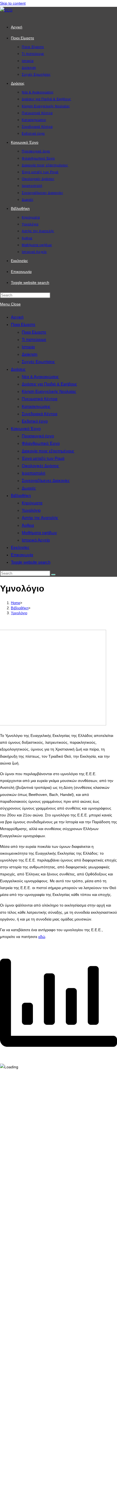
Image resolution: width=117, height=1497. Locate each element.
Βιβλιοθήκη (21, 495)
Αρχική (17, 317)
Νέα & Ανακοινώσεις (40, 376)
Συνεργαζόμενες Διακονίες (46, 480)
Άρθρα (28, 525)
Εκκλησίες (20, 547)
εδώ (41, 936)
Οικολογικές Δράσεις (40, 465)
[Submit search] (53, 574)
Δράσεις (18, 369)
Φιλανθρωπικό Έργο (41, 443)
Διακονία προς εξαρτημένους (48, 451)
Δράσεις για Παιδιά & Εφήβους (49, 384)
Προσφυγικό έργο (38, 436)
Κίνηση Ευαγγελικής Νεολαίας (49, 391)
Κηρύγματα (32, 503)
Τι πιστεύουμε (34, 339)
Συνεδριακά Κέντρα (39, 413)
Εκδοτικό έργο (35, 421)
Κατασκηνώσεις (36, 406)
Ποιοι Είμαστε (23, 324)
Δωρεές (29, 488)
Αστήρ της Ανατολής (40, 517)
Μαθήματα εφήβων (39, 532)
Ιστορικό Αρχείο (36, 540)
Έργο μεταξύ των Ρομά (43, 458)
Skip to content (13, 3)
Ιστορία (28, 347)
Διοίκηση (29, 354)
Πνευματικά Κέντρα (39, 398)
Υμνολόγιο (31, 510)
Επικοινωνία (22, 554)
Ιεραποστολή (33, 473)
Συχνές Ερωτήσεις (38, 361)
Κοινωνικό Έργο (26, 428)
